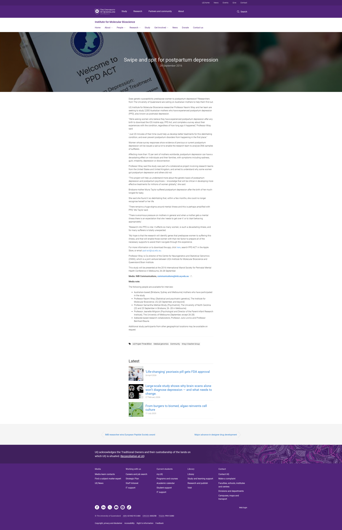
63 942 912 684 (133, 516)
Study (124, 11)
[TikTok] (129, 507)
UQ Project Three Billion (142, 344)
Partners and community (160, 11)
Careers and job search (136, 474)
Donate (185, 27)
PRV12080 (169, 516)
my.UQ (160, 474)
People (120, 27)
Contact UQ (223, 474)
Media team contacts (105, 474)
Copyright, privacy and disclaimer (108, 523)
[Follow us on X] (110, 507)
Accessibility (129, 523)
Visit (190, 487)
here (179, 247)
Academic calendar (166, 483)
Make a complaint (226, 478)
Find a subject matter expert (108, 478)
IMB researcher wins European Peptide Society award (130, 434)
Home (97, 27)
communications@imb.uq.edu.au (173, 276)
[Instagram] (123, 507)
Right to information (145, 523)
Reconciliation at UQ (133, 456)
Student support (164, 487)
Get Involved (160, 27)
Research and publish (198, 483)
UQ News (99, 483)
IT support (130, 487)
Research (137, 11)
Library (191, 474)
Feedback (160, 523)
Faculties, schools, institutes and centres (231, 485)
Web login (243, 507)
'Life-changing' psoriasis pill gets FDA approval (177, 372)
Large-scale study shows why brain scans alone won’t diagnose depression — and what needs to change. (178, 389)
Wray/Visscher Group (191, 344)
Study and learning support (200, 478)
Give (234, 3)
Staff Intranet (132, 483)
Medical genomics (161, 344)
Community (175, 344)
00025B (153, 516)
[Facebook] (97, 507)
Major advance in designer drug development (216, 434)
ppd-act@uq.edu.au (152, 250)
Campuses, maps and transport (228, 497)
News (216, 3)
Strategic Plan (132, 478)
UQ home (205, 3)
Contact (243, 3)
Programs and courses (167, 478)
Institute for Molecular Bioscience (115, 22)
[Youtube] (116, 507)
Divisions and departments (231, 491)
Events (225, 3)
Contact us (198, 27)
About (181, 11)
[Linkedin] (103, 507)
